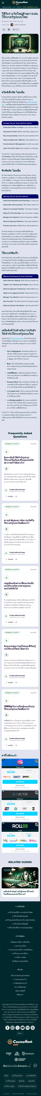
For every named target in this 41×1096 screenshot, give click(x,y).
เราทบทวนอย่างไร (20, 979)
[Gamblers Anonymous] (17, 1053)
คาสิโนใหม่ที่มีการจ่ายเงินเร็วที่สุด (20, 912)
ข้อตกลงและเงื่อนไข (32, 1094)
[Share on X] (4, 29)
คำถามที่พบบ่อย (20, 987)
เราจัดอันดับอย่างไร (20, 983)
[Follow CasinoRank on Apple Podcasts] (33, 1028)
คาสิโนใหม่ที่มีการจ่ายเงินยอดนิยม (20, 927)
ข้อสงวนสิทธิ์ (20, 991)
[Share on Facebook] (9, 29)
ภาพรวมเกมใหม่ (20, 946)
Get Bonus (20, 782)
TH (19, 1033)
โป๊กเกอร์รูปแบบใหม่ (17, 338)
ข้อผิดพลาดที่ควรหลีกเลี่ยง (20, 942)
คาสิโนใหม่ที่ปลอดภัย (20, 916)
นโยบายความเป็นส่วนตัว (18, 1094)
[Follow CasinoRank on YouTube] (22, 1028)
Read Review (20, 785)
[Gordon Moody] (20, 1059)
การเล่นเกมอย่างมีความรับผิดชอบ (20, 949)
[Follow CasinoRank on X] (17, 1028)
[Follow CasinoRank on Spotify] (28, 1028)
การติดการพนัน (20, 957)
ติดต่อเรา (20, 994)
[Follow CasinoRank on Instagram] (12, 1028)
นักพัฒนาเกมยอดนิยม (20, 961)
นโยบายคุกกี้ (6, 1094)
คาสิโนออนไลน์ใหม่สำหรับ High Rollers (20, 920)
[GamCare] (28, 1053)
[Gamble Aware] (17, 1065)
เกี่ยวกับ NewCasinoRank (20, 975)
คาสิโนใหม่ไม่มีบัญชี (20, 924)
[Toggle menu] (3, 3)
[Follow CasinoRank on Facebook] (7, 1028)
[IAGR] (9, 1053)
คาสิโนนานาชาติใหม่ (20, 953)
